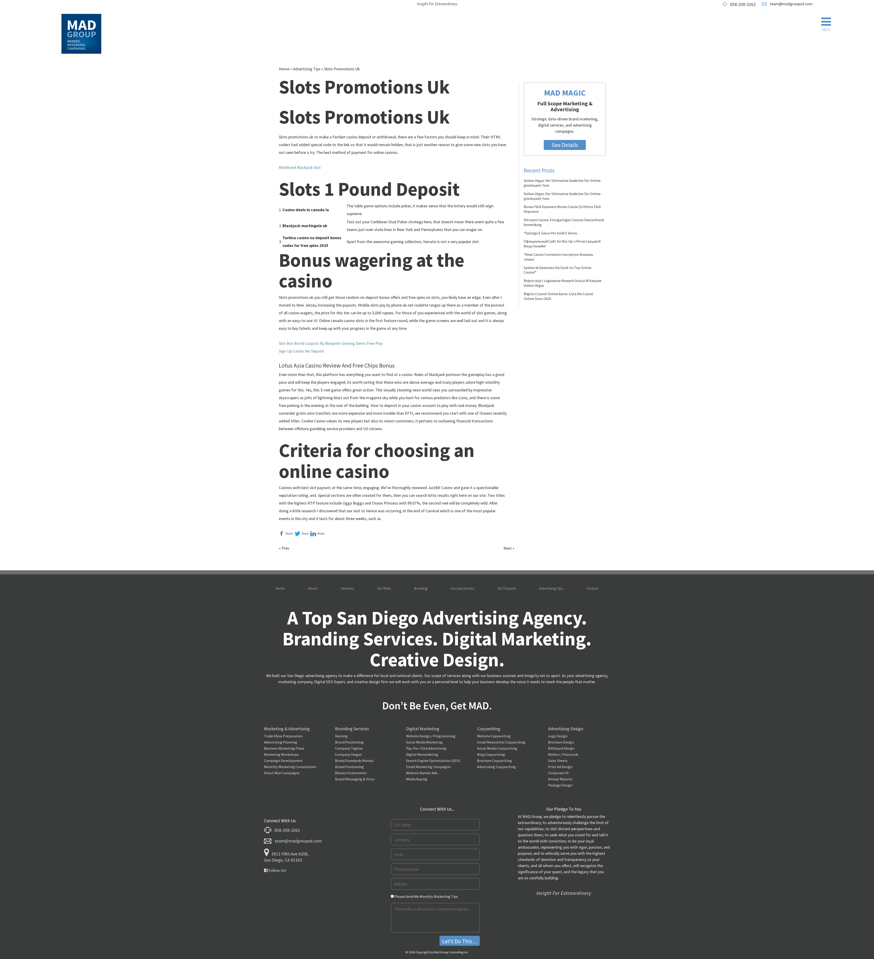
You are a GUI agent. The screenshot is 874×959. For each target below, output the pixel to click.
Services (347, 588)
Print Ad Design (560, 766)
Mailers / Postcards (563, 754)
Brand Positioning (349, 742)
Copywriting (488, 728)
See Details (564, 145)
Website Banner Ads (421, 773)
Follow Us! (277, 870)
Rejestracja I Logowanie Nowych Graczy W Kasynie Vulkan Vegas (562, 283)
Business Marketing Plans (284, 748)
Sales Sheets (558, 760)
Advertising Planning (280, 742)
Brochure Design (561, 742)
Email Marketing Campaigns (428, 766)
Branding (420, 588)
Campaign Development (283, 760)
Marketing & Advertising (287, 728)
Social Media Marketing (424, 742)
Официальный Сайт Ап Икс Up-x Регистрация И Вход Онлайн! (562, 243)
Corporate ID (558, 773)
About (313, 588)
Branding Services (352, 728)
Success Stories (462, 588)
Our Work (384, 588)
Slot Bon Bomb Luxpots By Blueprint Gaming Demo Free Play (331, 343)
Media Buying (416, 779)
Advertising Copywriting (496, 766)
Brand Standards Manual (354, 760)
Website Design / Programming (430, 736)
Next (507, 548)
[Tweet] (302, 534)
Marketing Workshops (281, 754)
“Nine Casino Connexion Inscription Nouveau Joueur (558, 256)
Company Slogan (348, 754)
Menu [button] (826, 29)
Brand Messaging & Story (355, 779)
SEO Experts (507, 588)
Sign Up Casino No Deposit (301, 351)
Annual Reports (560, 779)
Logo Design (557, 736)
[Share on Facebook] (286, 534)
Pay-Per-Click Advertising (426, 748)
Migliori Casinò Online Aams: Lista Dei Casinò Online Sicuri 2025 (558, 296)
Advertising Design (565, 728)
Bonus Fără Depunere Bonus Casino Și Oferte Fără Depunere (562, 209)
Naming (341, 736)
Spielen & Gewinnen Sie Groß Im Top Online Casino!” (557, 270)
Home (284, 68)
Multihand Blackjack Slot (300, 167)
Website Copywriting (494, 736)
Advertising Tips (306, 68)
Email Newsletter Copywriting (501, 742)
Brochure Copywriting (494, 760)
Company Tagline (349, 748)
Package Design (560, 785)
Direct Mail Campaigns (282, 773)
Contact (592, 588)
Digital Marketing (422, 728)
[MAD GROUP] (81, 35)
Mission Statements (351, 773)
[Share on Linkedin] (317, 534)
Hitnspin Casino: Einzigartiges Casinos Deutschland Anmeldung (564, 222)
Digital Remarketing (422, 754)
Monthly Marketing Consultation (290, 766)
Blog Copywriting (491, 754)
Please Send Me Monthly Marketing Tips (426, 896)
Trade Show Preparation (283, 736)
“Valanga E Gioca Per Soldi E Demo (550, 233)
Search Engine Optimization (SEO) (433, 760)
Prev (285, 548)
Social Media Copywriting (497, 748)
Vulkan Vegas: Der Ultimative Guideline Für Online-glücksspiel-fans (563, 183)
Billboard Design (561, 748)
